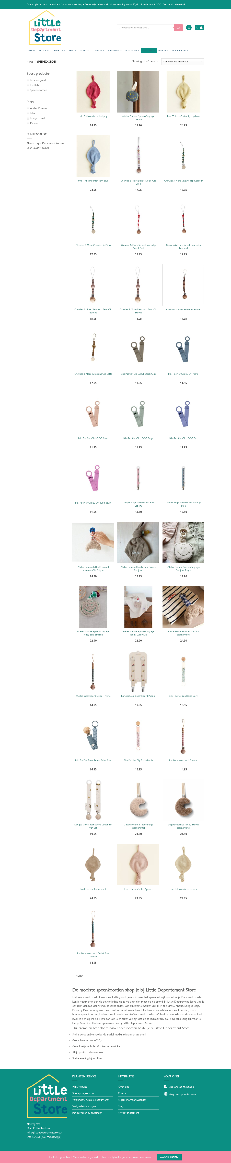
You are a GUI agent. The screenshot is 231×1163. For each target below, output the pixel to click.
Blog (120, 1106)
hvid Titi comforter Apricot (138, 889)
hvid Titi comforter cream (183, 889)
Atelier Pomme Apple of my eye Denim (138, 118)
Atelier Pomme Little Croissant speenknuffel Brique (93, 569)
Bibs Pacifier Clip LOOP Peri (183, 438)
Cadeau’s (57, 50)
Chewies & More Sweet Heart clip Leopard (183, 247)
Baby (71, 50)
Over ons (123, 1086)
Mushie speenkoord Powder (183, 760)
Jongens (97, 50)
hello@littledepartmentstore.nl (45, 1132)
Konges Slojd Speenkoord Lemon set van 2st (93, 826)
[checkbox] (47, 80)
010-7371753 (33, 1136)
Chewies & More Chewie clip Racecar (183, 180)
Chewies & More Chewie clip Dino (93, 245)
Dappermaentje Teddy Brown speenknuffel (183, 826)
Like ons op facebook (181, 1086)
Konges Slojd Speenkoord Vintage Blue (183, 504)
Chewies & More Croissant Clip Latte (93, 373)
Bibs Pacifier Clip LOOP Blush (93, 438)
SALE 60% (44, 50)
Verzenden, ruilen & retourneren (90, 1099)
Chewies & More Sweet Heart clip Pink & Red (138, 247)
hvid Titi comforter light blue (93, 180)
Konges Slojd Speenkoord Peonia (138, 696)
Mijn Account (79, 1086)
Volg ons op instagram (182, 1094)
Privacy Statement (128, 1112)
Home (30, 61)
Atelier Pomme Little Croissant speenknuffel (183, 633)
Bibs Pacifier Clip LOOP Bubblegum (93, 502)
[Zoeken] (178, 27)
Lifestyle (147, 50)
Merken (162, 50)
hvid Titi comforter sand (93, 889)
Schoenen (114, 50)
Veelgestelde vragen (84, 1106)
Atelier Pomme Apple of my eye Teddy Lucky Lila (138, 633)
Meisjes (83, 50)
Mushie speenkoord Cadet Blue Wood (93, 955)
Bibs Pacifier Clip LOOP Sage (138, 438)
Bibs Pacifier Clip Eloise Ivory (183, 696)
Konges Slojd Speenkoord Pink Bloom (138, 504)
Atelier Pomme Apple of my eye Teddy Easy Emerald (93, 633)
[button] (189, 27)
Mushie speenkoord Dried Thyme (93, 696)
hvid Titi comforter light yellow (183, 116)
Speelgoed (131, 50)
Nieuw (32, 50)
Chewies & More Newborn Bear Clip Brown (138, 311)
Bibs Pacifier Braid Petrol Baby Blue (93, 760)
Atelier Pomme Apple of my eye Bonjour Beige (183, 569)
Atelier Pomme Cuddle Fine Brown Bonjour (138, 569)
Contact (123, 1093)
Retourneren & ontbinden (87, 1112)
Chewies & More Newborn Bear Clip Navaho (93, 311)
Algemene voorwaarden (132, 1099)
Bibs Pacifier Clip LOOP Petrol (183, 373)
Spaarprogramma (83, 1093)
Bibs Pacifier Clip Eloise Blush (138, 760)
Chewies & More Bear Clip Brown (183, 309)
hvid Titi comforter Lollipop (93, 116)
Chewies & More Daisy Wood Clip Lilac (138, 182)
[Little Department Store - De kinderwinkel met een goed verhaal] (69, 28)
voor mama (179, 50)
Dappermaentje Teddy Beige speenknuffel (138, 826)
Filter (79, 975)
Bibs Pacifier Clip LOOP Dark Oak (138, 373)
